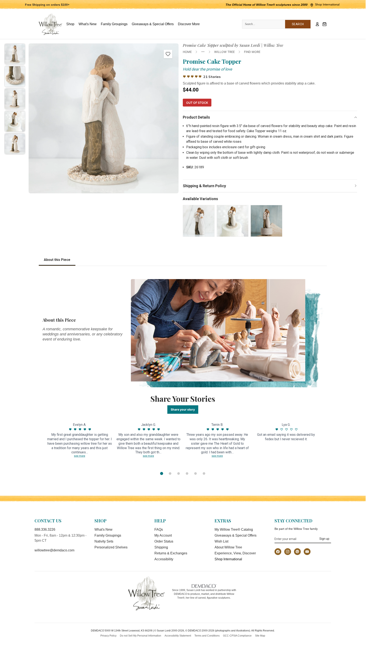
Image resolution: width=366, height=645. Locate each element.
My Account (163, 535)
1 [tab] (161, 473)
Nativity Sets (103, 541)
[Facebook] (277, 551)
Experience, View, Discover (235, 553)
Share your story (183, 409)
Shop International (327, 4)
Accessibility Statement (178, 635)
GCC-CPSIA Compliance (237, 635)
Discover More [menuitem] (189, 24)
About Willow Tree (228, 547)
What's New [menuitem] (88, 24)
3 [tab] (178, 473)
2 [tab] (170, 473)
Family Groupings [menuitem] (114, 24)
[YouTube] (307, 551)
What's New (103, 529)
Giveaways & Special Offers (235, 535)
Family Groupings (107, 535)
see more (79, 456)
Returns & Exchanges (170, 553)
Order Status (163, 541)
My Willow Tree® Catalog (234, 529)
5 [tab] (195, 473)
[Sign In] (317, 24)
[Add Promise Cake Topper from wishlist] (168, 54)
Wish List (221, 541)
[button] (15, 54)
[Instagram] (287, 551)
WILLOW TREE (224, 52)
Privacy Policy (108, 635)
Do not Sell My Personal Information (140, 635)
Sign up (324, 538)
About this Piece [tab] (57, 260)
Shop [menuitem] (70, 24)
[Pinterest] (297, 551)
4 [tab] (187, 473)
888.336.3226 (45, 529)
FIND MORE (252, 52)
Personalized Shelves (111, 547)
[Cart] (324, 24)
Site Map (260, 635)
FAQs (158, 529)
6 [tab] (204, 473)
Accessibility (163, 559)
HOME (187, 52)
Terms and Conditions (207, 635)
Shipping (161, 547)
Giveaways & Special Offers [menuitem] (153, 24)
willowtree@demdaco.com (54, 550)
